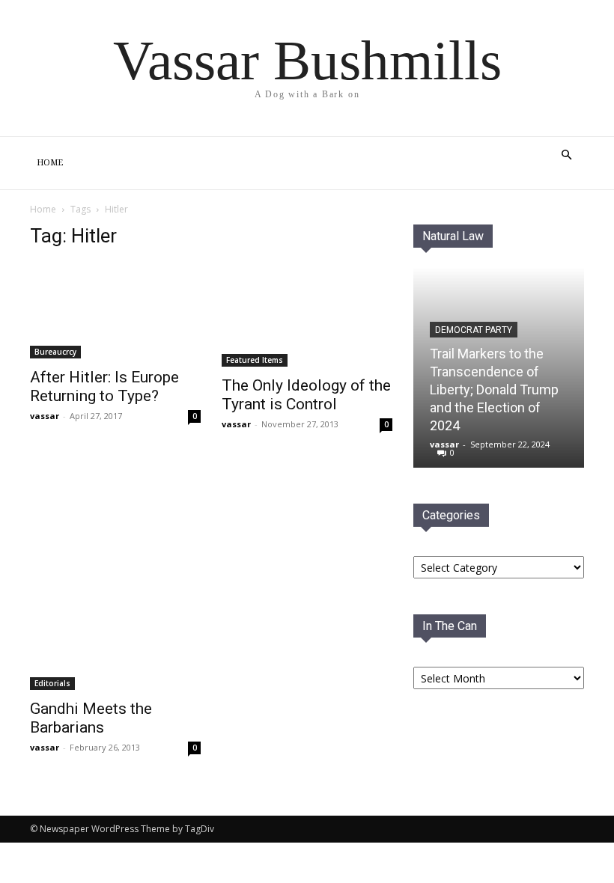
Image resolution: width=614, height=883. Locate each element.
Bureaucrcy (55, 351)
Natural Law (453, 236)
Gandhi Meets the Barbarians (91, 718)
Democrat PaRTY (473, 330)
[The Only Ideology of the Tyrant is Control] (307, 315)
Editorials (52, 683)
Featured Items (254, 360)
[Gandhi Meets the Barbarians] (115, 576)
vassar (44, 415)
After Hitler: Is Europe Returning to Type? (104, 386)
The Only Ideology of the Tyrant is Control (306, 394)
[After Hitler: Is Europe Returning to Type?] (115, 310)
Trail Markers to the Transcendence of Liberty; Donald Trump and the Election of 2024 (494, 389)
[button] (566, 155)
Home (50, 163)
